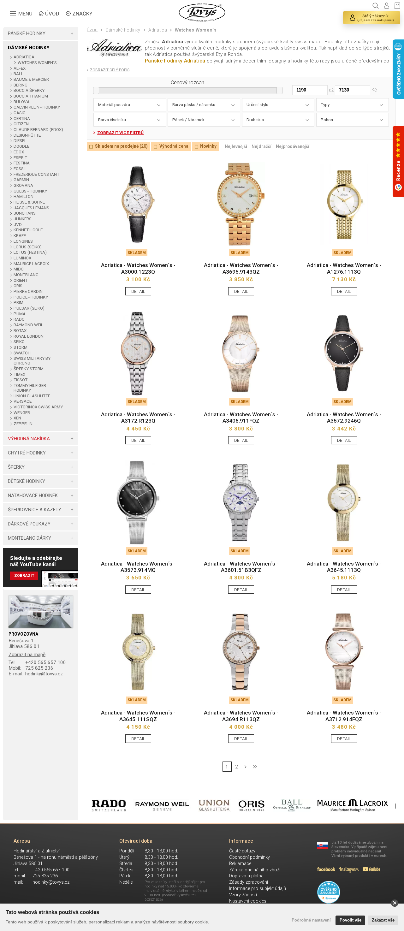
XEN (17, 418)
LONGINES (23, 241)
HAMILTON (23, 196)
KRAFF (20, 235)
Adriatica (157, 30)
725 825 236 (31, 668)
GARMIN (21, 179)
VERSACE (22, 401)
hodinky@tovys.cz (36, 674)
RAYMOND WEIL (28, 325)
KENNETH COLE (28, 230)
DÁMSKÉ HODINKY (29, 47)
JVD (17, 224)
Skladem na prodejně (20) (121, 146)
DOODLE (21, 146)
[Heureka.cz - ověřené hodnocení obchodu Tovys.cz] (328, 892)
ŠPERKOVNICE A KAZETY (34, 510)
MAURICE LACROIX (31, 263)
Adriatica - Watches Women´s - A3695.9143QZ (241, 268)
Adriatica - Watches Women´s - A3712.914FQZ (344, 715)
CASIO (19, 112)
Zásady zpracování (248, 882)
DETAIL (138, 291)
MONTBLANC (26, 274)
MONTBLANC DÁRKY (29, 538)
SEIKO (19, 341)
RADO (19, 319)
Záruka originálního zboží (254, 870)
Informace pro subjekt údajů (257, 888)
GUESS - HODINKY (30, 191)
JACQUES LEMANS (31, 207)
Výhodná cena (173, 146)
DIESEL (20, 140)
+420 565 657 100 (37, 662)
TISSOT (20, 379)
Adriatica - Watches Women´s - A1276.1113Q (344, 268)
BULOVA (21, 101)
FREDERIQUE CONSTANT (36, 174)
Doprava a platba (246, 876)
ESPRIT (20, 157)
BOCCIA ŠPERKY (29, 90)
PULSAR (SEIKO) (29, 308)
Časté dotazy (242, 851)
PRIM (18, 302)
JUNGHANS (24, 213)
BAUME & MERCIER (31, 79)
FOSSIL (20, 168)
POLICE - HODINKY (31, 297)
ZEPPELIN (23, 423)
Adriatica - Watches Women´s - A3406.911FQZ (241, 417)
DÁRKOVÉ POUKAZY (29, 524)
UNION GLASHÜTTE (32, 396)
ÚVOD (52, 13)
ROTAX (20, 330)
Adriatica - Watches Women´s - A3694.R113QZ (241, 715)
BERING (20, 85)
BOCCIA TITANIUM (31, 96)
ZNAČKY (82, 13)
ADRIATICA (24, 57)
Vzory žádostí (243, 895)
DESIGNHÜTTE (27, 135)
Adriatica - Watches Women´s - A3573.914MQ (138, 566)
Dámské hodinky (123, 30)
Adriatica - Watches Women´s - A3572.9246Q (344, 417)
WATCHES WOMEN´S (37, 62)
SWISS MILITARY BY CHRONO (32, 360)
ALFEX (19, 68)
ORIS (18, 285)
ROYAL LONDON (28, 336)
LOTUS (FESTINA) (30, 252)
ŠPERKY (16, 467)
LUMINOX (22, 258)
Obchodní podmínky (249, 857)
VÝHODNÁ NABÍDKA (29, 439)
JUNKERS (22, 218)
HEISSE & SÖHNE (29, 202)
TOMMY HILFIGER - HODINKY (31, 388)
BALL (18, 73)
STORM (20, 347)
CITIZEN (21, 124)
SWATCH (22, 353)
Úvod (92, 30)
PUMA (19, 313)
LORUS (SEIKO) (27, 247)
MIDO (18, 269)
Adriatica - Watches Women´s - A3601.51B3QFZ (241, 566)
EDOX (19, 152)
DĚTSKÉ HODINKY (26, 481)
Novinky (208, 146)
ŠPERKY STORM (28, 368)
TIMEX (19, 374)
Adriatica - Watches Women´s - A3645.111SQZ (138, 715)
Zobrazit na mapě (27, 654)
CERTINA (22, 118)
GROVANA (23, 185)
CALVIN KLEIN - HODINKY (37, 107)
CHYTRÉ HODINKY (27, 453)
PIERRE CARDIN (28, 291)
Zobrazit (24, 575)
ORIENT (20, 280)
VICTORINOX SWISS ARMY (38, 407)
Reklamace (240, 863)
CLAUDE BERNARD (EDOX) (38, 129)
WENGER (22, 412)
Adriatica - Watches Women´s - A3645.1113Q (344, 566)
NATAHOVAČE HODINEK (33, 495)
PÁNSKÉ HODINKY (26, 33)
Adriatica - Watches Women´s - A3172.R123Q (138, 417)
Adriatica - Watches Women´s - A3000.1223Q (138, 268)
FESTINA (21, 163)
